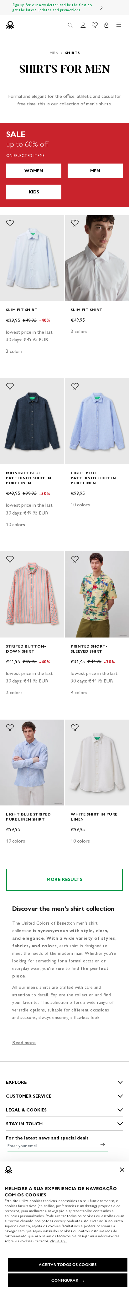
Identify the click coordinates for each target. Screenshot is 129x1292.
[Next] (101, 8)
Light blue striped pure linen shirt (28, 816)
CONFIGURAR (64, 1280)
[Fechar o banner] (122, 1169)
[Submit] (103, 1144)
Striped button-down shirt (26, 649)
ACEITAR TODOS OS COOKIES (67, 1264)
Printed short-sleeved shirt (89, 649)
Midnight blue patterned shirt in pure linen (28, 478)
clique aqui (59, 1241)
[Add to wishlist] (10, 223)
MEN (95, 171)
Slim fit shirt (22, 309)
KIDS (34, 192)
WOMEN (33, 171)
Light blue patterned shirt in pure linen (93, 478)
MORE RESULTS (64, 879)
